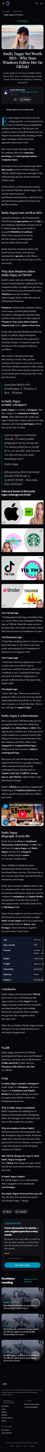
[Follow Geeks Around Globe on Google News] (15, 99)
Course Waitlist (6, 1433)
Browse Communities (31, 1404)
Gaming (4, 1415)
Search (3, 1421)
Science (4, 1412)
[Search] (37, 3)
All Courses (5, 1430)
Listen (26, 99)
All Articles (5, 1406)
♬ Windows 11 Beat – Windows (20, 391)
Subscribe (24, 1265)
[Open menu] (3, 3)
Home (3, 1409)
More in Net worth (30, 1280)
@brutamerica (12, 472)
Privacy (18, 1446)
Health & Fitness (7, 1418)
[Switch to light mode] (41, 3)
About (12, 1446)
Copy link (22, 1211)
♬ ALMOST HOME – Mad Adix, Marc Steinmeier (21, 480)
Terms (25, 1446)
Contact (32, 1446)
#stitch (21, 385)
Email (6, 1253)
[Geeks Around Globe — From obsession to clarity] (8, 3)
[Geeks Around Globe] (4, 1384)
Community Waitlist (31, 1407)
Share (8, 1211)
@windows (10, 385)
